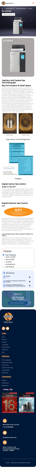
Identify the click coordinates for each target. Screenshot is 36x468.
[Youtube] (7, 328)
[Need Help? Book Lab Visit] (5, 421)
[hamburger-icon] (33, 3)
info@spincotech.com (9, 437)
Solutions (6, 356)
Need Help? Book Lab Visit (11, 424)
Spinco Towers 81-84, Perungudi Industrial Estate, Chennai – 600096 (11, 448)
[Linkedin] (3, 328)
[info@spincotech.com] (5, 433)
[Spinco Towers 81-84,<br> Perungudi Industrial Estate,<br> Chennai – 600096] (5, 442)
